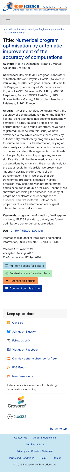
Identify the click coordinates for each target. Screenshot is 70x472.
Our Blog (17, 322)
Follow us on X (21, 340)
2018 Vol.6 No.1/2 (16, 32)
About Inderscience (44, 437)
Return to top (58, 428)
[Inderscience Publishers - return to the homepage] (35, 5)
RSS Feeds (19, 367)
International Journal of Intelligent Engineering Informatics (33, 29)
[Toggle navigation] (8, 19)
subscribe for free (44, 358)
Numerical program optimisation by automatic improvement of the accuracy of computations (32, 48)
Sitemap (56, 458)
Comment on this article (25, 288)
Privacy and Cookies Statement (35, 451)
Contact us (20, 437)
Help (43, 458)
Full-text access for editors (27, 265)
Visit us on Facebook (25, 349)
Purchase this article (22, 280)
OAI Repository (35, 444)
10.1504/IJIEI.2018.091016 (26, 230)
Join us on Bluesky (24, 331)
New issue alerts (22, 376)
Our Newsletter (22, 358)
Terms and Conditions (21, 458)
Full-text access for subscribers (30, 273)
